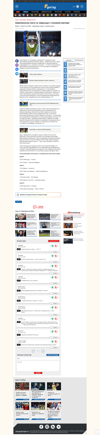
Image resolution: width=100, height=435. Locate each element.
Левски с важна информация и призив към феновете (54, 216)
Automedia (52, 1)
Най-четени (68, 60)
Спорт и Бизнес (56, 419)
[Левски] (19, 15)
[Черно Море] (23, 15)
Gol (35, 1)
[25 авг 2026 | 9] (38, 386)
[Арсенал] (60, 15)
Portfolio (60, 432)
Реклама (60, 430)
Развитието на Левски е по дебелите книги (38, 414)
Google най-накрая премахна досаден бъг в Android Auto (79, 232)
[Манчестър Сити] (56, 15)
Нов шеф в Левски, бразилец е (75, 69)
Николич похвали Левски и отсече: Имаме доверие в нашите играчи (31, 216)
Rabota (59, 1)
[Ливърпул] (68, 15)
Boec (79, 1)
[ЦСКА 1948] (27, 15)
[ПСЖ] (72, 15)
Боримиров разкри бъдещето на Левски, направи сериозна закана (75, 93)
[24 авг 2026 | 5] (38, 406)
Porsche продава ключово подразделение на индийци (78, 225)
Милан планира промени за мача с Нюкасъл (42, 80)
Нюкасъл (18, 201)
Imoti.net (55, 1)
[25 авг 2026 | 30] (22, 406)
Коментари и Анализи (39, 399)
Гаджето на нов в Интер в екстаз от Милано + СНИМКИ (21, 394)
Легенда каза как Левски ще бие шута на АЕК (31, 223)
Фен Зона (26, 419)
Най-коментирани (79, 60)
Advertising (55, 432)
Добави (38, 373)
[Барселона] (36, 15)
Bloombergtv (25, 1)
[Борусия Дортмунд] (48, 15)
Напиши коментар (40, 207)
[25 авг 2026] (22, 386)
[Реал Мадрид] (40, 15)
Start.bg (68, 1)
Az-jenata (40, 1)
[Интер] (80, 15)
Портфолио (81, 430)
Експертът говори (40, 419)
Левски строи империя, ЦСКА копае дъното (22, 414)
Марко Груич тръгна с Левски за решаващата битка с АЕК (55, 224)
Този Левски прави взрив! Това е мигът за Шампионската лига (74, 76)
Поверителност (66, 430)
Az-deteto (62, 1)
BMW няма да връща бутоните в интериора (78, 239)
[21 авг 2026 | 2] (54, 406)
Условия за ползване (74, 430)
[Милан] (84, 15)
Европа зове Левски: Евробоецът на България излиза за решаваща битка (55, 233)
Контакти (56, 430)
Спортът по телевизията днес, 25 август (54, 394)
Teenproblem (47, 1)
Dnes (22, 1)
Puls (44, 1)
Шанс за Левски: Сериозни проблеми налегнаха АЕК (74, 81)
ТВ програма (57, 399)
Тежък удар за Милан (36, 74)
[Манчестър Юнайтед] (64, 15)
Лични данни (65, 432)
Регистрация (54, 355)
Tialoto (37, 1)
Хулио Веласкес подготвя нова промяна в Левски (74, 87)
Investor (19, 1)
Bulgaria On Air (31, 1)
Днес (75, 6)
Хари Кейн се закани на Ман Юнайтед (40, 129)
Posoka (76, 1)
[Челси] (52, 15)
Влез (49, 355)
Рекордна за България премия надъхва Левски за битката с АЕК (75, 64)
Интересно (25, 399)
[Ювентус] (76, 15)
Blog (65, 1)
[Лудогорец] (32, 15)
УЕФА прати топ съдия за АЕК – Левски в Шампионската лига (75, 99)
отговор (55, 251)
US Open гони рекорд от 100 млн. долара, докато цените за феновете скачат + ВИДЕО (54, 414)
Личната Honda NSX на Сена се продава (79, 216)
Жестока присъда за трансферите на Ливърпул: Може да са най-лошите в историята (38, 394)
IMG (15, 1)
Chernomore (72, 1)
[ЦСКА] (15, 15)
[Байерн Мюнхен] (44, 15)
